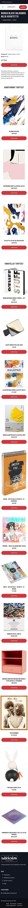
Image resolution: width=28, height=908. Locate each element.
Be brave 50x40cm (14, 131)
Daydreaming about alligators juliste (14, 186)
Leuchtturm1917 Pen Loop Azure (14, 345)
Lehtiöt (15, 20)
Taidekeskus (7, 875)
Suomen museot (8, 880)
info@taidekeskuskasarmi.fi (7, 2)
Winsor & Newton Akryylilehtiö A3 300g (14, 435)
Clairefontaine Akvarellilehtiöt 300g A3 (14, 390)
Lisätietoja (14, 65)
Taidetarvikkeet (7, 20)
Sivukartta (19, 905)
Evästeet (19, 903)
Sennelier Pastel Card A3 (14, 634)
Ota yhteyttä (13, 903)
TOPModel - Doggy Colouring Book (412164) (14, 546)
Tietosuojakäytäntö (11, 905)
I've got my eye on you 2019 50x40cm (14, 240)
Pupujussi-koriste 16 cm (14, 787)
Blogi (5, 883)
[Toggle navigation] (3, 7)
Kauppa (23, 7)
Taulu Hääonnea (14, 733)
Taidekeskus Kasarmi (9, 877)
